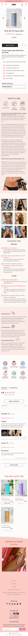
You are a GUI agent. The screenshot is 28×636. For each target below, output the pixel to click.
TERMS (14, 586)
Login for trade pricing (14, 41)
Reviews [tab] (4, 388)
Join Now (22, 629)
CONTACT (14, 580)
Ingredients (7, 86)
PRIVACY (14, 583)
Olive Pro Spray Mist (5, 499)
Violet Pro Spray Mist (19, 499)
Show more (14, 465)
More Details (7, 83)
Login (26, 4)
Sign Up (18, 1)
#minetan (14, 545)
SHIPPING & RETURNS (14, 589)
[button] (11, 34)
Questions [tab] (13, 388)
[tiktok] (12, 604)
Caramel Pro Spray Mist (6, 527)
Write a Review (14, 401)
